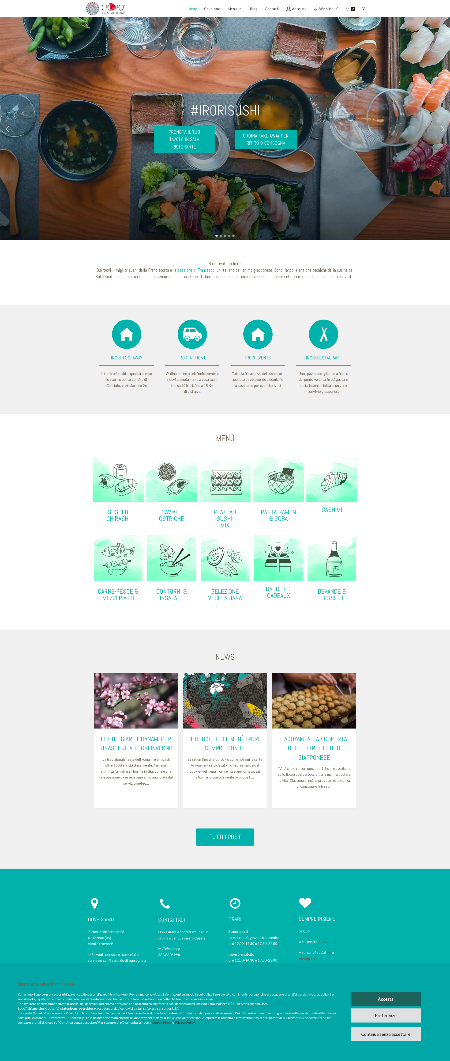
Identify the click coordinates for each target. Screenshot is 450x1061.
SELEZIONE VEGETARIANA (225, 594)
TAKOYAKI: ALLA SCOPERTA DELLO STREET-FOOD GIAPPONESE (314, 748)
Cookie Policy (162, 1022)
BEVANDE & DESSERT (332, 594)
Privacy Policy (185, 1022)
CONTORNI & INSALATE (171, 594)
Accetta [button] (386, 999)
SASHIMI (332, 510)
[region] (225, 128)
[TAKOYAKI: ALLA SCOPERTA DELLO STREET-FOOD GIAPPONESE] (314, 701)
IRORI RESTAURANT (323, 358)
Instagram (307, 958)
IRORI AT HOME (192, 358)
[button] (7, 129)
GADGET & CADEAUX (278, 592)
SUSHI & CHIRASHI (118, 515)
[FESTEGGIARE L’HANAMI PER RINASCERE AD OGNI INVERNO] (136, 701)
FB (329, 952)
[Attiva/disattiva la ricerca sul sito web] (364, 8)
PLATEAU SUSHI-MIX (225, 518)
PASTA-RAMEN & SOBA (278, 515)
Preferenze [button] (386, 1015)
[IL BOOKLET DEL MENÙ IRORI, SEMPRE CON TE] (225, 701)
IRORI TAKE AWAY (126, 358)
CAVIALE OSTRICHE (171, 515)
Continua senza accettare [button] (385, 1034)
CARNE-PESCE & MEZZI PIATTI (118, 594)
